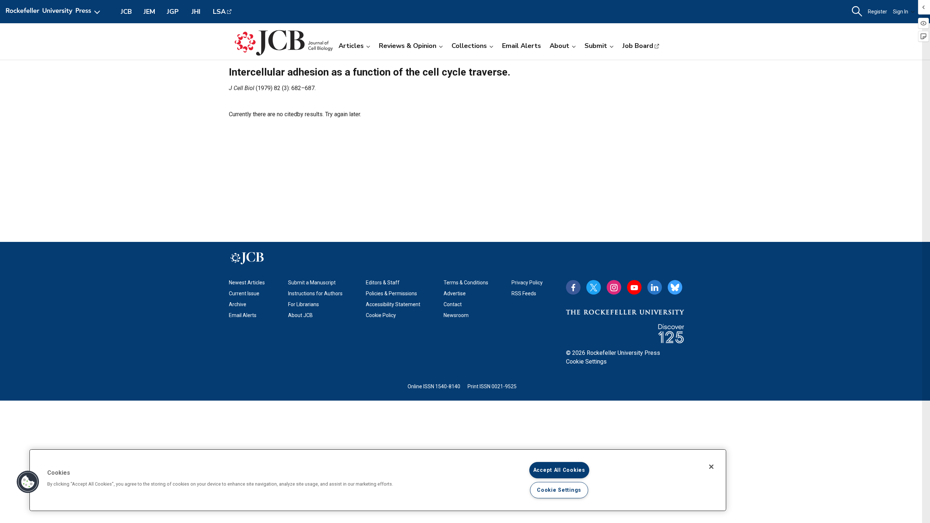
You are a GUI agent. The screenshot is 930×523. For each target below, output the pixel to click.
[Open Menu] (54, 11)
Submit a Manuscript (312, 282)
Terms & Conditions (466, 282)
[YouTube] (634, 287)
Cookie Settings (586, 361)
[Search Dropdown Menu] (857, 11)
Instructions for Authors (315, 293)
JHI (196, 11)
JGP (173, 11)
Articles (351, 45)
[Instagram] (614, 287)
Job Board (637, 45)
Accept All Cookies (559, 470)
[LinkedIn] (654, 287)
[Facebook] (573, 287)
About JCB (300, 315)
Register (877, 12)
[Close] (711, 467)
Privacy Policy (527, 282)
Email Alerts (521, 45)
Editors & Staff (383, 282)
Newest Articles (247, 282)
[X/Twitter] (593, 287)
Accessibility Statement (393, 304)
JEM (149, 11)
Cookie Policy (381, 315)
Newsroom (456, 315)
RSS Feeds (524, 293)
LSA (219, 11)
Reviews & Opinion (407, 45)
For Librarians (303, 304)
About (559, 45)
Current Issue (244, 293)
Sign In (900, 12)
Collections (469, 45)
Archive (237, 304)
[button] (28, 482)
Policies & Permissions (391, 293)
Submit (596, 45)
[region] (378, 480)
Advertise (455, 293)
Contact (453, 304)
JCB (126, 11)
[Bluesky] (675, 287)
